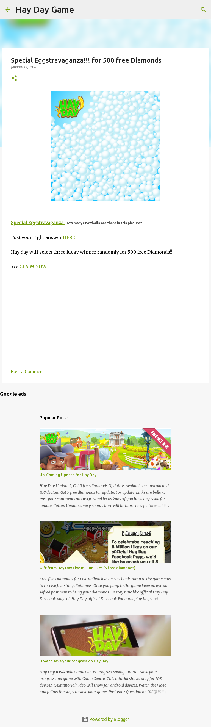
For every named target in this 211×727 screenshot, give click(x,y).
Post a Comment (27, 371)
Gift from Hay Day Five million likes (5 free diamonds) (87, 568)
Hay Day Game (44, 9)
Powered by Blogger (108, 719)
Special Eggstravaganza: (38, 222)
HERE (69, 237)
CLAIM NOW (33, 266)
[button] (14, 78)
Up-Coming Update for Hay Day (68, 475)
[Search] (82, 9)
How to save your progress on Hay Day (74, 661)
